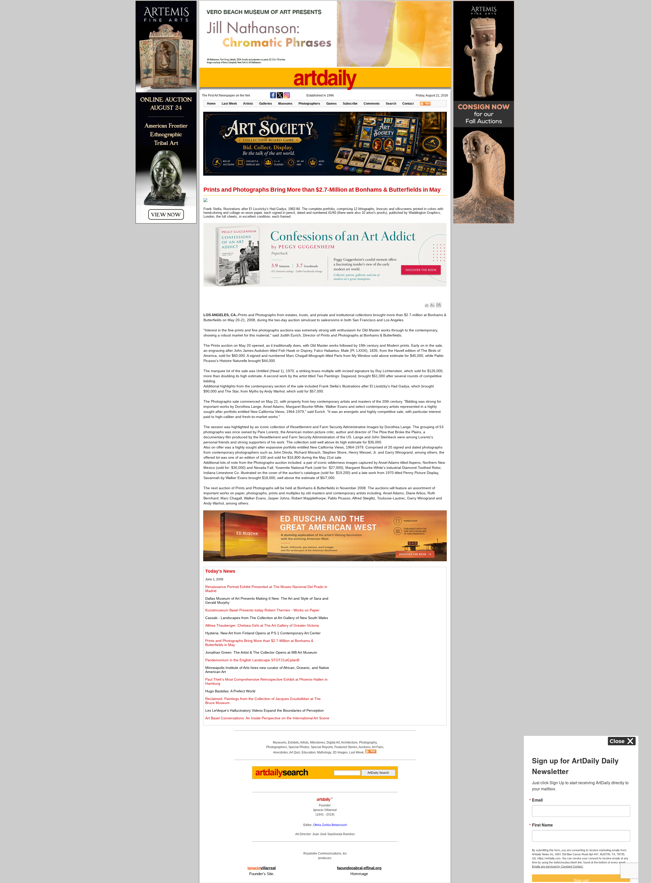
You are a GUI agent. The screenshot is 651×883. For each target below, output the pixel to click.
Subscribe (350, 103)
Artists (248, 103)
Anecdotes (280, 752)
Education (309, 752)
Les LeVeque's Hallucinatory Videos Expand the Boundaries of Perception (264, 710)
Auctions (365, 747)
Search (391, 103)
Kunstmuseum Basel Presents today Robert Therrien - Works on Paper (262, 610)
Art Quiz (294, 752)
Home (211, 103)
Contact (408, 103)
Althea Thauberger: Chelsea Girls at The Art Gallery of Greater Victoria (262, 625)
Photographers (309, 103)
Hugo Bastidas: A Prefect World (230, 691)
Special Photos (298, 747)
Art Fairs (377, 747)
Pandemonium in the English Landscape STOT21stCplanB (252, 660)
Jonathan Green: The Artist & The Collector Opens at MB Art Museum (261, 652)
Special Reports (322, 747)
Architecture (349, 742)
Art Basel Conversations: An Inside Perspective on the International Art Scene (267, 718)
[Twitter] (280, 97)
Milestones (317, 742)
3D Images (340, 752)
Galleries (265, 103)
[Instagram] (287, 97)
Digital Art (333, 742)
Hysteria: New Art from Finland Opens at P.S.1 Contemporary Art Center (263, 633)
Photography (368, 742)
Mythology (324, 752)
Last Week (229, 103)
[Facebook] (273, 97)
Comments (372, 103)
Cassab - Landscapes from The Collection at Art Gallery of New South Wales (266, 618)
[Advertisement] (388, 604)
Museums (285, 103)
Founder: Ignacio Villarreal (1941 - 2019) (325, 810)
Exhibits (293, 742)
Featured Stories (345, 747)
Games (331, 103)
